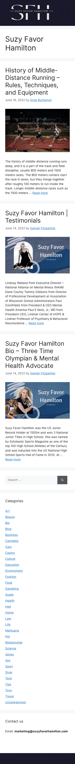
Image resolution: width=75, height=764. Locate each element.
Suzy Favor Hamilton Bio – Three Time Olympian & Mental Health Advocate (34, 354)
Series (9, 654)
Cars (8, 547)
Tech (8, 678)
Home (9, 612)
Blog (8, 529)
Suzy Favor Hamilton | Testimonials (36, 216)
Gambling (12, 588)
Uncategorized (15, 702)
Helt (8, 606)
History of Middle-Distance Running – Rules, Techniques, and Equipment (32, 81)
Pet (7, 636)
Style (8, 672)
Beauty (10, 517)
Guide (9, 594)
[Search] (62, 480)
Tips (8, 684)
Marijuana (12, 630)
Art (7, 511)
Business (11, 535)
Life (7, 624)
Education (12, 565)
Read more (40, 193)
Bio (7, 523)
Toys (8, 690)
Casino (10, 553)
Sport (9, 666)
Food (8, 582)
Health (9, 600)
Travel (9, 696)
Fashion (10, 576)
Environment (14, 571)
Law (8, 618)
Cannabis (11, 541)
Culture (10, 559)
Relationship (13, 642)
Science (10, 648)
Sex (7, 660)
